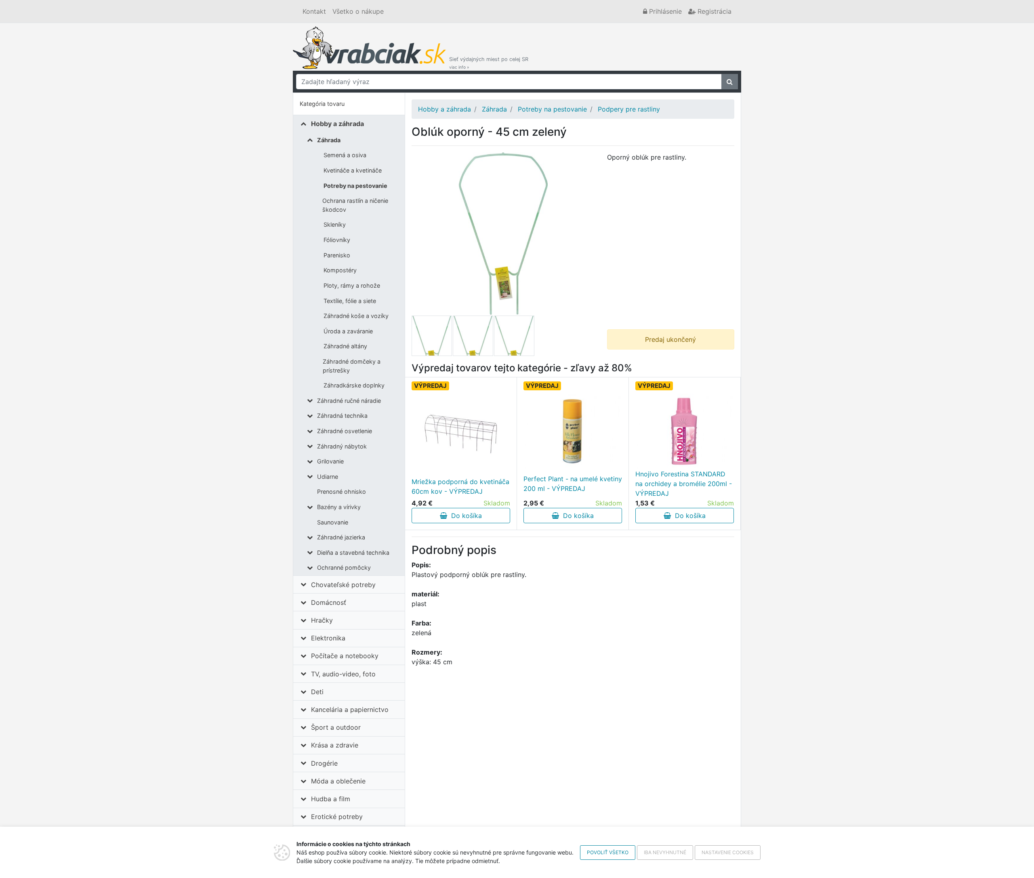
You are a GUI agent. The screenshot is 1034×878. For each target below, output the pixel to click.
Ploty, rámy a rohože (352, 285)
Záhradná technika (342, 415)
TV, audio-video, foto (343, 674)
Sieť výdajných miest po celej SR (488, 62)
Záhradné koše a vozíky (356, 315)
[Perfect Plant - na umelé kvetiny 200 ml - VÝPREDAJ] (572, 431)
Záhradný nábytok (342, 446)
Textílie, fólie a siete (350, 300)
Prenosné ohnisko (341, 491)
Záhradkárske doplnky (354, 385)
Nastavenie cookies (728, 852)
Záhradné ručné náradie (349, 400)
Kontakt (314, 11)
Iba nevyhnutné (665, 852)
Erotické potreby (337, 817)
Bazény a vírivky (339, 506)
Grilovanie (330, 461)
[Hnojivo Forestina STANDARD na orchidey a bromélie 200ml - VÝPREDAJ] (684, 431)
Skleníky (335, 224)
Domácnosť (328, 602)
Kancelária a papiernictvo (350, 709)
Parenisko (337, 255)
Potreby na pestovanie (355, 185)
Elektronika (328, 638)
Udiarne (327, 476)
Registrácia (713, 11)
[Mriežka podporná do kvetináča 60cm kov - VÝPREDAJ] (460, 434)
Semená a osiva (345, 155)
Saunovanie (332, 522)
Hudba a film (330, 799)
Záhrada (328, 140)
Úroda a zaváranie (348, 331)
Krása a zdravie (334, 745)
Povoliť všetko (607, 852)
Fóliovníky (337, 239)
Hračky (322, 620)
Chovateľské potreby (343, 585)
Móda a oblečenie (338, 781)
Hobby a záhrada (337, 124)
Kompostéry (340, 270)
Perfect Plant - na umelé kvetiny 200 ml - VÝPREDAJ (572, 484)
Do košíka (464, 516)
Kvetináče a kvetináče (353, 170)
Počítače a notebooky (344, 656)
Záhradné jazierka (341, 537)
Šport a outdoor (336, 727)
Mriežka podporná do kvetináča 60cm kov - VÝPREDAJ (460, 486)
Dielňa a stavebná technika (353, 552)
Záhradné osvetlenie (344, 430)
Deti (317, 692)
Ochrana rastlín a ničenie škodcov (355, 205)
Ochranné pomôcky (344, 567)
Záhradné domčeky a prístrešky (351, 366)
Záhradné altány (345, 346)
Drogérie (324, 763)
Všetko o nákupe (358, 11)
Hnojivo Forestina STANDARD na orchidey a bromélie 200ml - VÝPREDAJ (683, 483)
